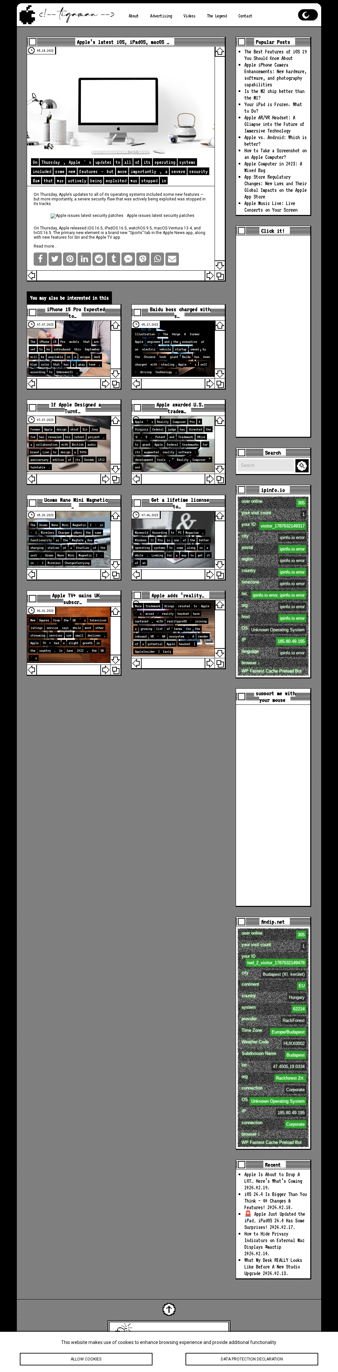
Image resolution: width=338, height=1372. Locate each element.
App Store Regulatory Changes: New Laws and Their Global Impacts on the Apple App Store (275, 187)
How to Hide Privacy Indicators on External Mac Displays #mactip (274, 1240)
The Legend (217, 15)
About (134, 15)
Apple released (72, 228)
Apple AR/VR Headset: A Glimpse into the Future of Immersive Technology (274, 124)
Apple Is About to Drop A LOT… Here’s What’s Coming (273, 1177)
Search (303, 465)
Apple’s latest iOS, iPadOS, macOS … (123, 42)
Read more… (45, 246)
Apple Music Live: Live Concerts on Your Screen (270, 206)
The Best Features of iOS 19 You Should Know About (275, 54)
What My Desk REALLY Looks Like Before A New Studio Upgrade (273, 1266)
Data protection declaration (252, 1359)
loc (273, 594)
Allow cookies (86, 1359)
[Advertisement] (273, 336)
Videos (189, 15)
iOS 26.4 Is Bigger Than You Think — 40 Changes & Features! (275, 1200)
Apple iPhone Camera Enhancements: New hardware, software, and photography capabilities (275, 75)
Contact (245, 15)
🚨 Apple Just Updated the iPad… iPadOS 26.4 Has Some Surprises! (274, 1220)
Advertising (161, 15)
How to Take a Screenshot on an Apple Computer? (275, 153)
